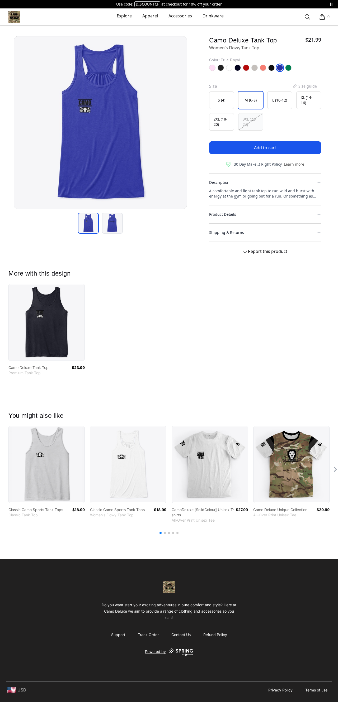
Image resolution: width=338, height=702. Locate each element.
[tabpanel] (100, 122)
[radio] (221, 100)
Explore (124, 16)
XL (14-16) (306, 100)
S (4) (221, 100)
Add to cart (265, 148)
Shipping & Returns (226, 232)
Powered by (155, 651)
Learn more (294, 164)
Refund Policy (215, 634)
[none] (304, 86)
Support (118, 634)
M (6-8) (251, 100)
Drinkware (213, 16)
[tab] (88, 223)
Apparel (150, 16)
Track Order (148, 634)
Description (219, 182)
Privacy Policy (280, 690)
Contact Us (181, 634)
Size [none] (213, 86)
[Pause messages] (331, 4)
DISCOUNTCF (147, 4)
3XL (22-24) (249, 122)
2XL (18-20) (220, 122)
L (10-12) (279, 100)
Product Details (222, 214)
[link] (46, 322)
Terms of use (316, 690)
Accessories (180, 16)
